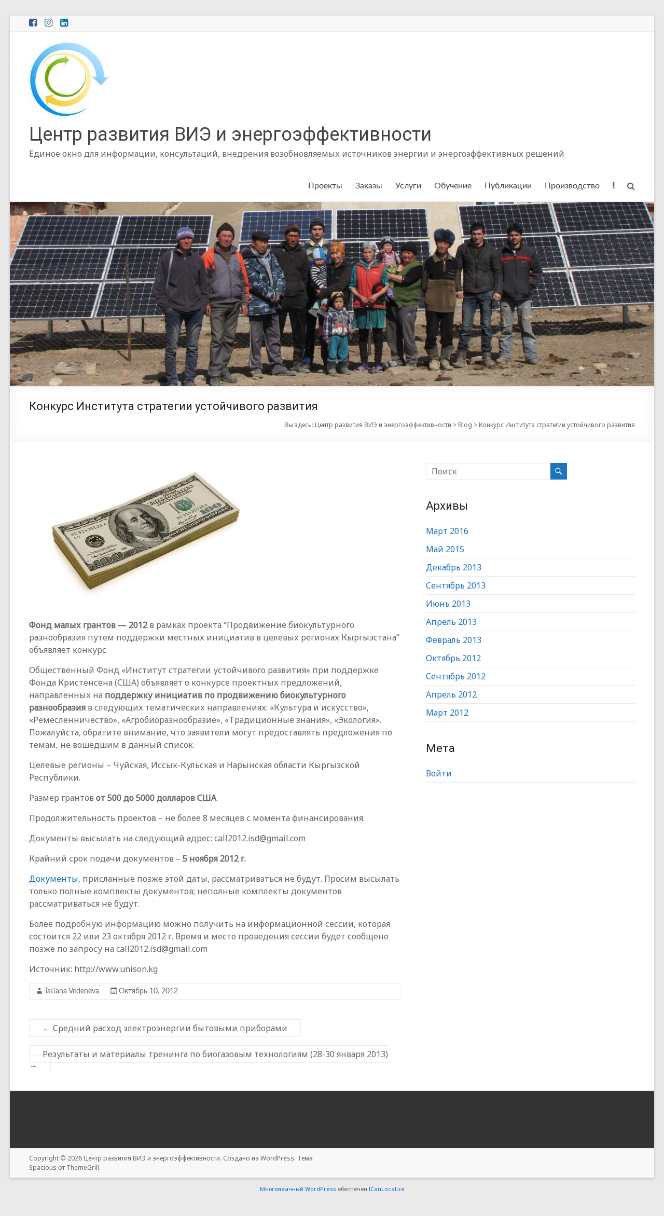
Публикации (508, 186)
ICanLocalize (387, 1189)
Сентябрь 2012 (456, 676)
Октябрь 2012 (453, 658)
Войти (439, 773)
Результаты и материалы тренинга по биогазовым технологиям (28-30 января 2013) (208, 1059)
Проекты (325, 186)
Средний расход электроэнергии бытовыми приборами (165, 1028)
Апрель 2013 (451, 621)
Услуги (408, 186)
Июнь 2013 (448, 603)
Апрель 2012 (451, 694)
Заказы (368, 186)
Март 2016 (447, 531)
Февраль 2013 (453, 640)
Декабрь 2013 (453, 567)
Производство (572, 186)
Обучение (453, 186)
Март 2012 (447, 712)
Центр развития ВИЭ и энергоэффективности (230, 134)
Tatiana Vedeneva (71, 991)
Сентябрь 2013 (456, 585)
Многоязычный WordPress (298, 1189)
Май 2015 (445, 549)
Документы (53, 878)
